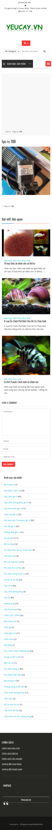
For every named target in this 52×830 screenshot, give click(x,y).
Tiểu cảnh (8, 698)
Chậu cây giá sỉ (10, 514)
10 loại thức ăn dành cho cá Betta (19, 263)
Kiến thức (8, 260)
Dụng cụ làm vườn (12, 657)
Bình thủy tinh (10, 621)
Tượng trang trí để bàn (14, 686)
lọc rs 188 (9, 206)
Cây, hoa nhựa (10, 609)
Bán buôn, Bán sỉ (11, 490)
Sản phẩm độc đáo (12, 674)
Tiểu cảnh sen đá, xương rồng (17, 716)
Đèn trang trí (9, 680)
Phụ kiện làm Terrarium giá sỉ (17, 520)
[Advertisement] (26, 102)
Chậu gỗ (7, 627)
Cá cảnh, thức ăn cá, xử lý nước (18, 550)
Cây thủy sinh (10, 556)
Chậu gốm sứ (10, 633)
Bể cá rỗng (9, 544)
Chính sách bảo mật (11, 748)
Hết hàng (8, 645)
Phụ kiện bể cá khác (13, 568)
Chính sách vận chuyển (12, 758)
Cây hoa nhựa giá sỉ (13, 508)
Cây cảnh (8, 585)
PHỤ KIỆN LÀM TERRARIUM (16, 651)
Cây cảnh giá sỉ (10, 496)
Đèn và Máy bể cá (12, 562)
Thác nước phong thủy (14, 692)
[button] (48, 63)
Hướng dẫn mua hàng (11, 764)
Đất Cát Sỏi (9, 663)
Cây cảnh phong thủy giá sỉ (16, 502)
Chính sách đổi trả (10, 753)
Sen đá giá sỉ (9, 526)
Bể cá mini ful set (11, 704)
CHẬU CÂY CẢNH (11, 615)
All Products (9, 484)
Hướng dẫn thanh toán (12, 769)
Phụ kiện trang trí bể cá (14, 573)
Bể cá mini (8, 538)
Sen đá (7, 597)
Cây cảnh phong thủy (13, 591)
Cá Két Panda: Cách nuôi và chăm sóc (21, 382)
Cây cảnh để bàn (11, 710)
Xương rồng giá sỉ (12, 532)
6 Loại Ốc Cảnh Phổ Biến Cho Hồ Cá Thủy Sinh (25, 321)
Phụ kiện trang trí (11, 669)
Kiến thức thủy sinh (21, 260)
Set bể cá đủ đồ (11, 579)
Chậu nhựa (9, 639)
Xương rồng (9, 603)
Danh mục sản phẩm (16, 63)
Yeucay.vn (26, 799)
